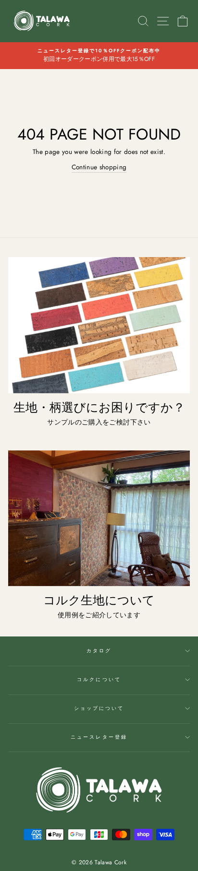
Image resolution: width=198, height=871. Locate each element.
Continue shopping (99, 167)
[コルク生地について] (99, 518)
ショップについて (99, 708)
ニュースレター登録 (99, 737)
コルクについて (99, 679)
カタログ (99, 650)
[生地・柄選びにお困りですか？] (99, 325)
